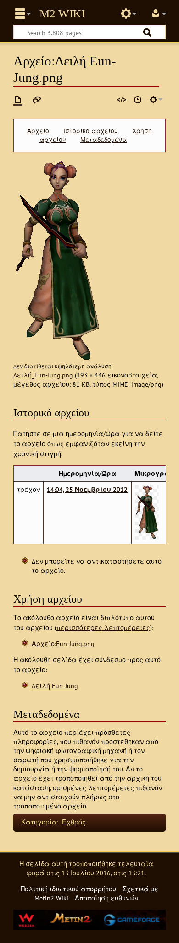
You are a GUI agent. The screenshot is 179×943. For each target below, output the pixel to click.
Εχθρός (74, 822)
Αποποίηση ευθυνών (106, 898)
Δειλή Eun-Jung (55, 685)
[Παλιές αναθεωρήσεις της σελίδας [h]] (137, 99)
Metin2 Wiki (62, 13)
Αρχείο (38, 131)
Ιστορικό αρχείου (90, 131)
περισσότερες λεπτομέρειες (103, 627)
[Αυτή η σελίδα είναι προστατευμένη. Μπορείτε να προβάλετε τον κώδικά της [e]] (121, 99)
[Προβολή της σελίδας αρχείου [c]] (17, 99)
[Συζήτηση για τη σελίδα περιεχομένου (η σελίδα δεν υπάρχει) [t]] (36, 99)
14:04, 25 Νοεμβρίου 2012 (87, 489)
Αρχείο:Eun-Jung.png (63, 643)
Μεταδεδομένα (103, 139)
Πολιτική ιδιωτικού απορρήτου (68, 888)
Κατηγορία (39, 822)
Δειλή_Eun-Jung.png (43, 375)
